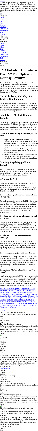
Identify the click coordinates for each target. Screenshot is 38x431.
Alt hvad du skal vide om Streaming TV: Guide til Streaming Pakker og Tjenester (19, 298)
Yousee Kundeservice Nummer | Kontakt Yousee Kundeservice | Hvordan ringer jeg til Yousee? (18, 295)
